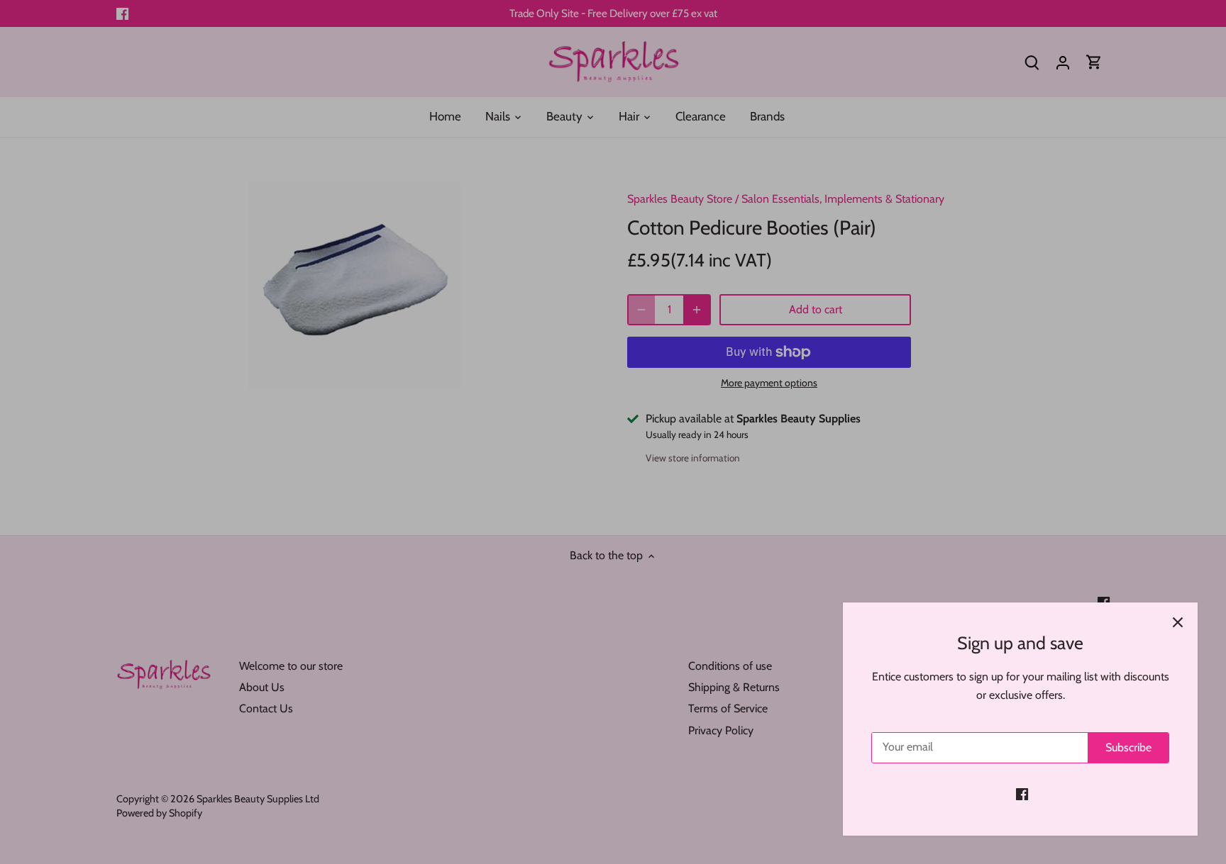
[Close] (1177, 622)
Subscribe (1128, 747)
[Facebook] (1022, 794)
